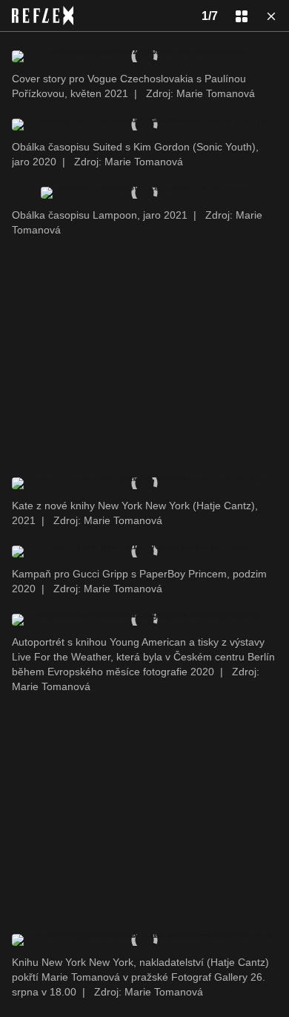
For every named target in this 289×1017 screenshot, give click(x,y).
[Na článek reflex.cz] (42, 15)
